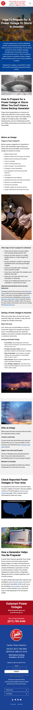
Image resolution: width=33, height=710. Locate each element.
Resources (9, 690)
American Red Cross (9, 305)
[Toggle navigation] (30, 3)
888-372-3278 (21, 652)
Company (9, 693)
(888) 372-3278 (20, 5)
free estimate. (16, 586)
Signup (16, 671)
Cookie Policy (20, 704)
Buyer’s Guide (18, 582)
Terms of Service (17, 676)
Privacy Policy (13, 704)
